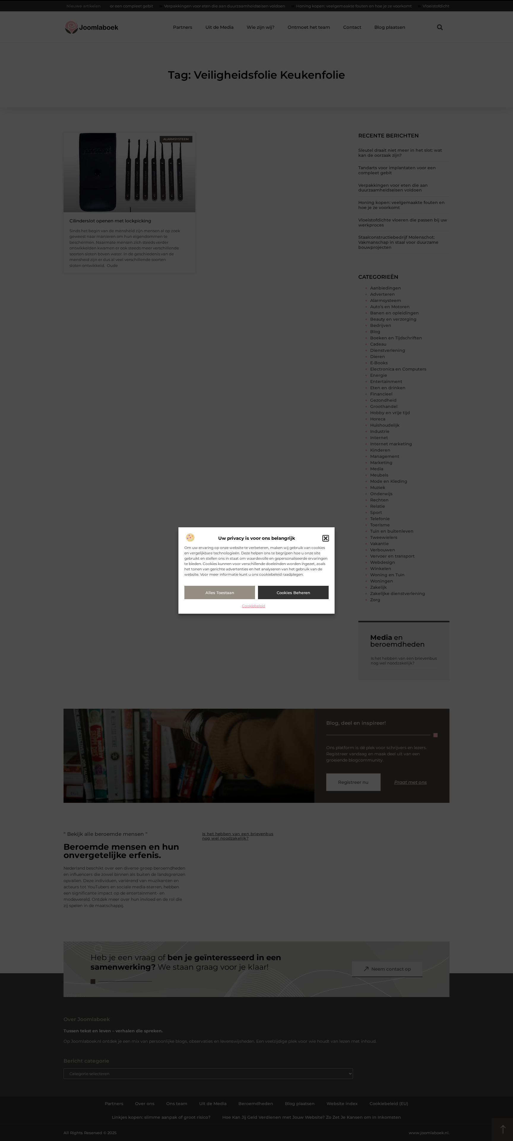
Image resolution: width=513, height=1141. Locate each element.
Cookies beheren (293, 592)
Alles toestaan (219, 592)
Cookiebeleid (253, 606)
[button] (326, 538)
